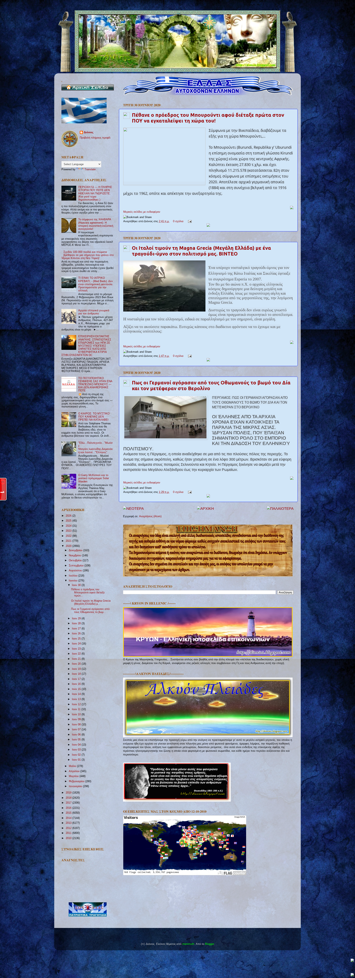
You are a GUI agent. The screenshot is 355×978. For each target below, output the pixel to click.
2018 (69, 797)
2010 (69, 838)
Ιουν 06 (77, 734)
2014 (69, 818)
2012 (69, 828)
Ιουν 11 (76, 709)
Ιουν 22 (77, 653)
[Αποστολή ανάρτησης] (189, 221)
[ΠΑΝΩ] (352, 961)
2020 (69, 546)
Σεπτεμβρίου (76, 565)
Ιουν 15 (77, 689)
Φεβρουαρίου (77, 781)
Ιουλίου (73, 575)
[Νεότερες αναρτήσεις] (133, 509)
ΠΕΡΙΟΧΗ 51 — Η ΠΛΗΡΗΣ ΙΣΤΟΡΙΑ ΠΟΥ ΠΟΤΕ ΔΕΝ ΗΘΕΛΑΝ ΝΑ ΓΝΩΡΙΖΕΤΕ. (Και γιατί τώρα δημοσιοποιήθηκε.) (95, 193)
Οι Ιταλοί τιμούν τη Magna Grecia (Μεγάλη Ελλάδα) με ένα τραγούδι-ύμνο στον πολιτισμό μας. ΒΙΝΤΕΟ (201, 251)
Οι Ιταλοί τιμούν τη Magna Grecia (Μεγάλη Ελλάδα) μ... (91, 602)
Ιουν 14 (77, 694)
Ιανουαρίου (76, 786)
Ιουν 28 (77, 623)
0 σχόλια (178, 221)
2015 (69, 812)
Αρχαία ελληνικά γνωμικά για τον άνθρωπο (93, 312)
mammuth (188, 944)
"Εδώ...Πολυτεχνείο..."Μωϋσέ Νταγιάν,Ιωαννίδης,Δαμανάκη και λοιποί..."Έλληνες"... (95, 447)
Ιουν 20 (77, 663)
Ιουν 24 (77, 643)
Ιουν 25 (77, 638)
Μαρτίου (74, 776)
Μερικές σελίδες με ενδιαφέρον (141, 211)
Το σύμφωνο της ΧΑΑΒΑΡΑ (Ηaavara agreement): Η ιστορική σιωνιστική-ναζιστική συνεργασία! (95, 224)
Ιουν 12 (77, 704)
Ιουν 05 (77, 739)
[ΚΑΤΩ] (352, 975)
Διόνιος (88, 132)
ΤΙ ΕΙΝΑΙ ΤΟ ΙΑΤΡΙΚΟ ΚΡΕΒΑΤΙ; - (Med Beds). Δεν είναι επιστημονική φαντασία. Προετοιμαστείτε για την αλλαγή (95, 284)
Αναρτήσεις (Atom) (150, 516)
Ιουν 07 (77, 729)
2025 (69, 520)
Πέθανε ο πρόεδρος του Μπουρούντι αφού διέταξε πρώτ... (88, 592)
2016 (69, 807)
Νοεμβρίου (75, 555)
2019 (69, 792)
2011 (69, 833)
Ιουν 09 (77, 719)
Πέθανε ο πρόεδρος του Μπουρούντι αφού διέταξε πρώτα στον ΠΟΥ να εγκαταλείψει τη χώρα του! (208, 118)
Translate (90, 169)
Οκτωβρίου (76, 560)
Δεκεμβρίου (76, 550)
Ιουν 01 (77, 759)
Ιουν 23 (77, 648)
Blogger (209, 944)
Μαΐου (73, 766)
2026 (69, 515)
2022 (69, 536)
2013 (69, 823)
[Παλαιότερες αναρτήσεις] (280, 509)
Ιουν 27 (77, 628)
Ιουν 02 (77, 754)
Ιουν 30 (77, 585)
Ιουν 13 (77, 699)
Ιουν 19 (77, 669)
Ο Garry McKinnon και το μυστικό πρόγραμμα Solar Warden (93, 478)
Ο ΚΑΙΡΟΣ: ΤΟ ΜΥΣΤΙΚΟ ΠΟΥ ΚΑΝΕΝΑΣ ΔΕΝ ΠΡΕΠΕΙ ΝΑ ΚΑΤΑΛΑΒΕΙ (93, 416)
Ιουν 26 (77, 633)
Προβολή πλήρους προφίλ (95, 137)
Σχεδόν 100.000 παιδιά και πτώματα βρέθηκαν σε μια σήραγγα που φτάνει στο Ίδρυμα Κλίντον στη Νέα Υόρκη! (87, 255)
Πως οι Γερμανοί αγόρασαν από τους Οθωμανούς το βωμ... (90, 611)
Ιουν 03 (77, 749)
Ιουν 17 (77, 679)
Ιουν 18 (77, 673)
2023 (69, 530)
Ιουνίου (73, 580)
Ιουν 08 (77, 724)
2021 (69, 540)
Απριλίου (74, 771)
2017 (69, 802)
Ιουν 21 (77, 658)
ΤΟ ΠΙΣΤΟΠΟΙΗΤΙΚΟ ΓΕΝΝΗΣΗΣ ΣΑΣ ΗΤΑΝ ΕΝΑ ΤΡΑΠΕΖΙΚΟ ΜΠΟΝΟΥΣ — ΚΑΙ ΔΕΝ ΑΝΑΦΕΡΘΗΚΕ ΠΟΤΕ (95, 384)
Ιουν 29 (77, 618)
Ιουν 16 (77, 684)
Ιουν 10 (77, 714)
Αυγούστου (76, 570)
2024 (69, 525)
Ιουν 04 (77, 744)
